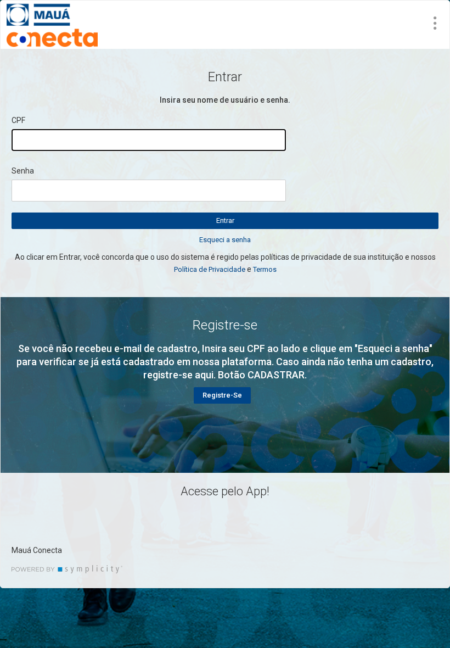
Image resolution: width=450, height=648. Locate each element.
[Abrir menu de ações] (435, 23)
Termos (265, 269)
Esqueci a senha (225, 240)
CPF (18, 120)
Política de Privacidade (209, 269)
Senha (23, 170)
